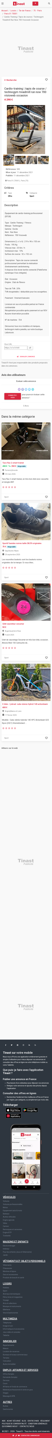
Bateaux (6, 1214)
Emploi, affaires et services (20, 1370)
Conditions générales (37, 1424)
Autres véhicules (9, 1217)
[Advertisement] (26, 50)
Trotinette (7, 1236)
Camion (6, 1226)
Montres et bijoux (9, 1271)
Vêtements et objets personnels (24, 1261)
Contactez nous (27, 1426)
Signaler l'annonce (27, 356)
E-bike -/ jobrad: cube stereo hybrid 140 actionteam (25, 704)
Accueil (4, 10)
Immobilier (9, 1341)
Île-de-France (25, 10)
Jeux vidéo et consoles (11, 1332)
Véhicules (9, 1197)
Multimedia (10, 1318)
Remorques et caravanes (12, 1229)
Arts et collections (10, 1303)
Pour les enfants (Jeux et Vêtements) (17, 1252)
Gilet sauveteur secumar (13, 624)
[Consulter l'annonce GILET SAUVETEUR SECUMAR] (26, 602)
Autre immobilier (9, 1364)
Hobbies (6, 1288)
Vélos (5, 1223)
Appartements (8, 1345)
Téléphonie (7, 1323)
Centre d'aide (33, 1421)
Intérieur (6, 1249)
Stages (5, 1393)
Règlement (45, 1421)
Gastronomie (8, 1409)
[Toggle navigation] (2, 3)
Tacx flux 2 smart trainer (13, 463)
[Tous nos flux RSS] (35, 1045)
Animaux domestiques (11, 1294)
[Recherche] (49, 3)
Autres (7, 1401)
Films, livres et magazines (12, 1297)
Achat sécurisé (14, 1421)
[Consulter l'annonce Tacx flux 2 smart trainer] (26, 441)
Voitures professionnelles (12, 1204)
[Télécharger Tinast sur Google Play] (30, 1110)
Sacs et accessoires (10, 1274)
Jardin (5, 1255)
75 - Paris (37, 10)
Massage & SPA (9, 1396)
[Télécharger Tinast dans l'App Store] (14, 1110)
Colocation (7, 1361)
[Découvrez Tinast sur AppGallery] (13, 1115)
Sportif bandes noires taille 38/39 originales (21, 543)
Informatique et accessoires (13, 1329)
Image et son (8, 1326)
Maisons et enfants (15, 1241)
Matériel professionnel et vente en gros (18, 1390)
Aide (4, 1421)
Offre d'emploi (8, 1374)
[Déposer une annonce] (35, 4)
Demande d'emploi (10, 1377)
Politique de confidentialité (14, 1424)
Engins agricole (8, 1220)
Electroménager (9, 1246)
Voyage (6, 1300)
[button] (5, 1045)
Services (6, 1380)
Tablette (6, 1335)
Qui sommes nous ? (10, 1426)
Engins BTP (7, 1232)
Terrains (6, 1358)
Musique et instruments (12, 1306)
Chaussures (7, 1268)
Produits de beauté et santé (13, 1278)
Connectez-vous (12, 396)
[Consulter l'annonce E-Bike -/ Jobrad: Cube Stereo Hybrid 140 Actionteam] (26, 682)
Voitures (6, 1201)
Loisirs (13, 10)
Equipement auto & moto (12, 1211)
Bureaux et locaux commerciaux (15, 1355)
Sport (5, 1291)
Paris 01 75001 (10, 14)
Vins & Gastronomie (10, 1313)
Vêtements (7, 1265)
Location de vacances (11, 1351)
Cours (5, 1383)
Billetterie (6, 1310)
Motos (5, 1207)
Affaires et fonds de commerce (15, 1387)
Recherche (11, 80)
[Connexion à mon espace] (46, 79)
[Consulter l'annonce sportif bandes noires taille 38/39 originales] (26, 521)
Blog (24, 1421)
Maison (5, 1348)
